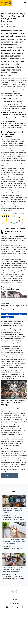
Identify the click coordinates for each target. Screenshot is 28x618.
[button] (3, 300)
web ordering (7, 249)
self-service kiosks (16, 249)
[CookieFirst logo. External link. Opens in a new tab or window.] (1, 301)
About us (15, 599)
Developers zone (15, 603)
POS (22, 80)
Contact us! (9, 475)
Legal (14, 601)
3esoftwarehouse (5, 24)
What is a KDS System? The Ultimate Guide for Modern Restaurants (12, 510)
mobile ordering (21, 247)
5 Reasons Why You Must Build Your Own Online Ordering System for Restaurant (13, 569)
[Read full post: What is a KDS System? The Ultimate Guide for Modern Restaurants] (14, 501)
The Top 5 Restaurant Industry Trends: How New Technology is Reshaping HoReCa (13, 541)
